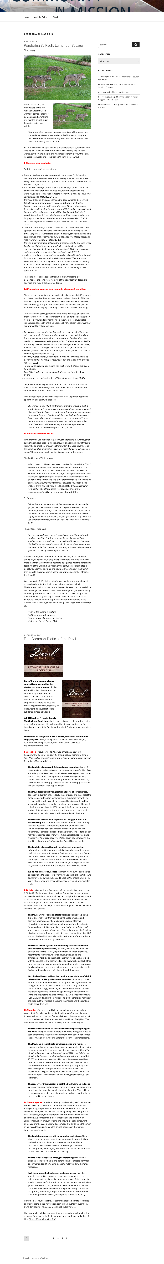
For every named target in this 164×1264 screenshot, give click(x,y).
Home (26, 17)
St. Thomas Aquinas (59, 603)
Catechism (40, 603)
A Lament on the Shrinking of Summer (114, 92)
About (55, 17)
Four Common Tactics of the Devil (50, 639)
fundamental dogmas (47, 599)
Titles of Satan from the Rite (42, 1219)
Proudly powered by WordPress (36, 1258)
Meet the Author (41, 17)
